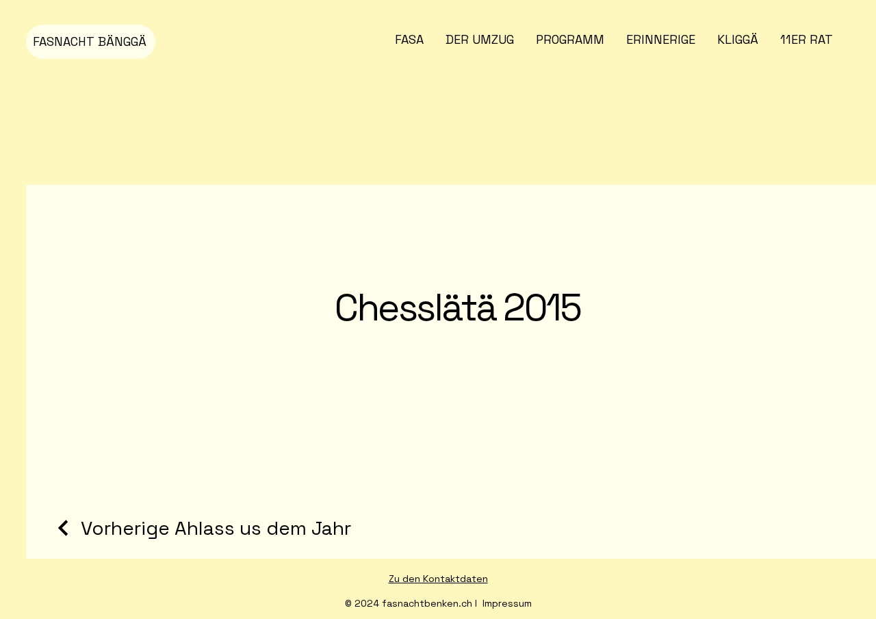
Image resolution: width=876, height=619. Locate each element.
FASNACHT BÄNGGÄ (89, 41)
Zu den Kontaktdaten (438, 578)
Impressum (507, 603)
